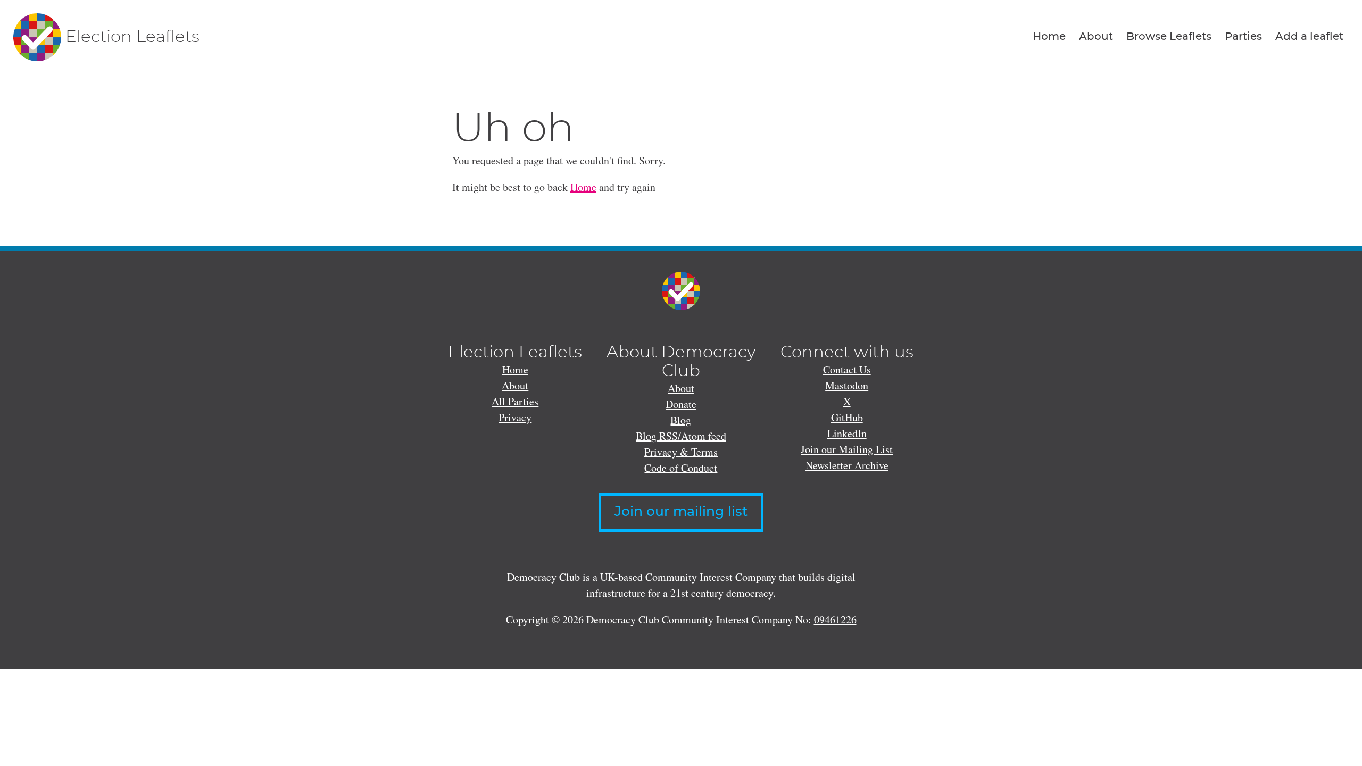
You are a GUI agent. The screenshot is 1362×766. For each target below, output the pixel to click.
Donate (681, 404)
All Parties (515, 401)
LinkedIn (847, 433)
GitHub (847, 417)
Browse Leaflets (1168, 36)
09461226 (835, 619)
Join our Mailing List (847, 449)
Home (1049, 36)
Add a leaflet (1309, 36)
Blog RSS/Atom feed (681, 436)
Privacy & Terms (681, 452)
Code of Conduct (680, 468)
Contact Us (847, 369)
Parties (1243, 36)
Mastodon (846, 385)
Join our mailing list (681, 512)
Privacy (515, 417)
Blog (680, 420)
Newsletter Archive (846, 465)
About (1096, 36)
